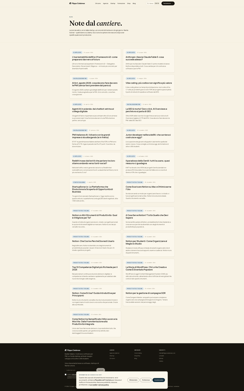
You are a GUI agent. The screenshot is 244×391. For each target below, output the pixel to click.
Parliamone (168, 3)
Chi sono (98, 3)
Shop (128, 3)
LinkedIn (161, 356)
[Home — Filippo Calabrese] (77, 3)
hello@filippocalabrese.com (167, 353)
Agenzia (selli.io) (114, 353)
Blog (134, 3)
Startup (112, 3)
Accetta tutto (158, 380)
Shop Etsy (137, 356)
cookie (94, 385)
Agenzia (105, 3)
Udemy (161, 361)
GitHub (161, 358)
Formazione (121, 3)
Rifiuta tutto (133, 380)
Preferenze (146, 380)
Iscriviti (100, 370)
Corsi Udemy (138, 353)
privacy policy (104, 385)
